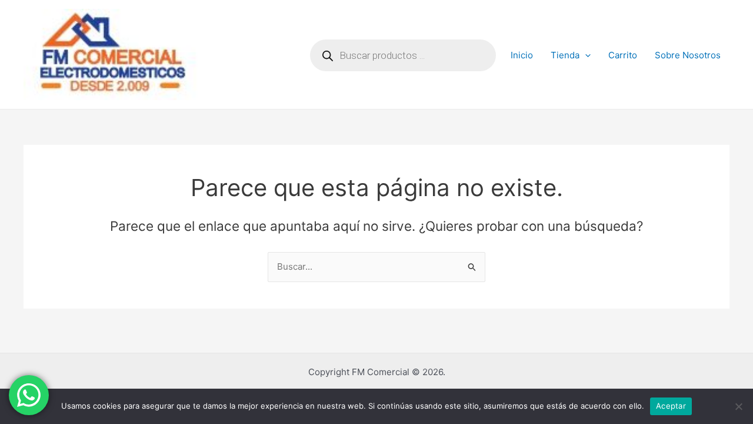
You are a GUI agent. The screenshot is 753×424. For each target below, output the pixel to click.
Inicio (522, 55)
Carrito (622, 55)
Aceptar (671, 405)
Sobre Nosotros (688, 55)
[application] (585, 55)
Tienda (565, 55)
